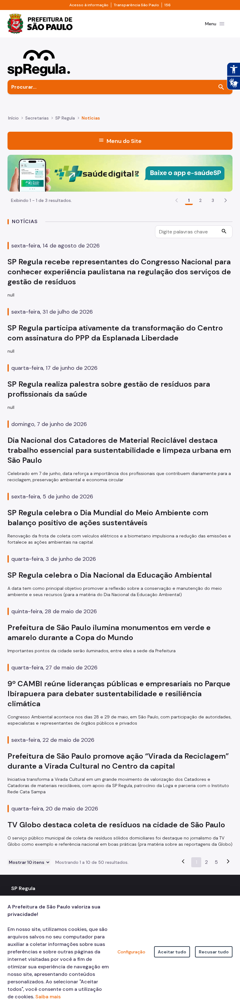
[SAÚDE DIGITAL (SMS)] (120, 172)
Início (13, 118)
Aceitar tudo (172, 952)
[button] (225, 200)
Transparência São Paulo (136, 5)
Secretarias (37, 118)
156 (167, 5)
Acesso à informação (88, 5)
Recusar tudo (214, 952)
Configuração (131, 952)
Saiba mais (48, 996)
